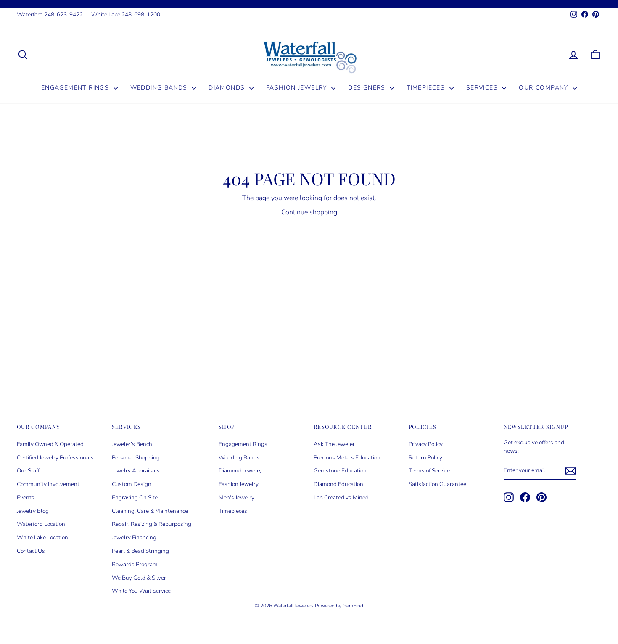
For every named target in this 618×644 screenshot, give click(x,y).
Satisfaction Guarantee (437, 484)
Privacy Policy (426, 444)
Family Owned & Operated (50, 444)
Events (25, 497)
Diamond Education (338, 484)
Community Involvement (48, 484)
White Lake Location (42, 537)
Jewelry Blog (33, 511)
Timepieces (427, 88)
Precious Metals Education (347, 458)
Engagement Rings (76, 88)
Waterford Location (41, 524)
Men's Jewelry (236, 497)
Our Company (544, 88)
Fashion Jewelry (297, 88)
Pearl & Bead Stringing (140, 551)
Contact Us (31, 551)
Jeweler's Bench (132, 444)
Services (483, 88)
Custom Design (131, 484)
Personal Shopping (136, 458)
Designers (368, 88)
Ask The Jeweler (334, 444)
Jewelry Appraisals (136, 471)
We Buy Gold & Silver (139, 578)
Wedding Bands (160, 88)
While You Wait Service (141, 591)
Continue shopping (309, 212)
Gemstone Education (340, 471)
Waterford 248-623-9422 (50, 14)
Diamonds (228, 88)
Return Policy (425, 458)
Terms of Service (429, 471)
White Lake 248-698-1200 (125, 14)
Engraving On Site (135, 497)
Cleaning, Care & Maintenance (150, 511)
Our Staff (28, 471)
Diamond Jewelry (240, 471)
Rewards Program (135, 564)
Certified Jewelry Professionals (55, 458)
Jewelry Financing (134, 537)
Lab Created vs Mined (341, 497)
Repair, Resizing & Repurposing (151, 524)
